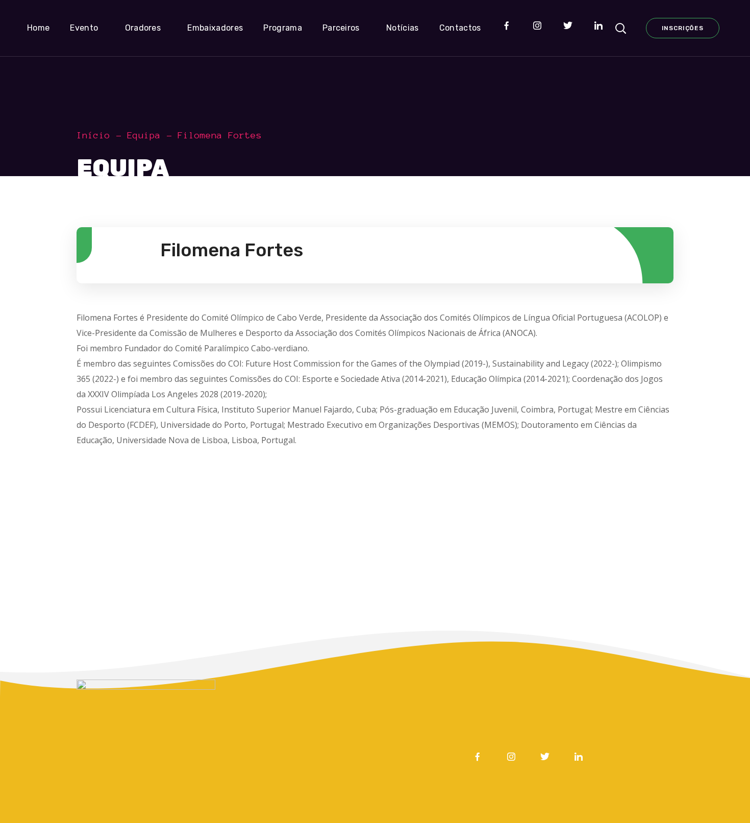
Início (93, 135)
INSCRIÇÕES (683, 28)
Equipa (144, 135)
